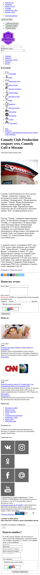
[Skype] (20, 275)
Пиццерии (12, 112)
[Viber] (14, 275)
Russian (15, 23)
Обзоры (8, 62)
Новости (8, 58)
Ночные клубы (14, 108)
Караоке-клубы (14, 96)
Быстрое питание (15, 89)
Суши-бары (13, 123)
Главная (8, 56)
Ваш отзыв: (5, 295)
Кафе (10, 100)
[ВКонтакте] (2, 275)
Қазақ (13, 28)
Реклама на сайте (11, 408)
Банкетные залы (14, 81)
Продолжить (6, 314)
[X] (11, 275)
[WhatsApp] (17, 275)
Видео (7, 64)
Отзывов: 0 (5, 270)
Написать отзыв (16, 270)
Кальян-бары (13, 93)
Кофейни (12, 104)
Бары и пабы (13, 85)
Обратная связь (10, 421)
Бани (10, 77)
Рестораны (12, 116)
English (14, 26)
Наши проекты (10, 412)
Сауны (11, 119)
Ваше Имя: (5, 286)
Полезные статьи (11, 60)
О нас (7, 413)
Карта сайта (9, 419)
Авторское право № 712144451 (12, 505)
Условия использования (13, 415)
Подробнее (5, 357)
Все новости (5, 396)
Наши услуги (10, 410)
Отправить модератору (20, 572)
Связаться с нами (11, 417)
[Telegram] (23, 275)
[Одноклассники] (5, 275)
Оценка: (4, 301)
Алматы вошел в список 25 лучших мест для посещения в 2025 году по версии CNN (17, 385)
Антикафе (12, 74)
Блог (7, 129)
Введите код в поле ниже (12, 304)
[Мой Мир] (8, 275)
